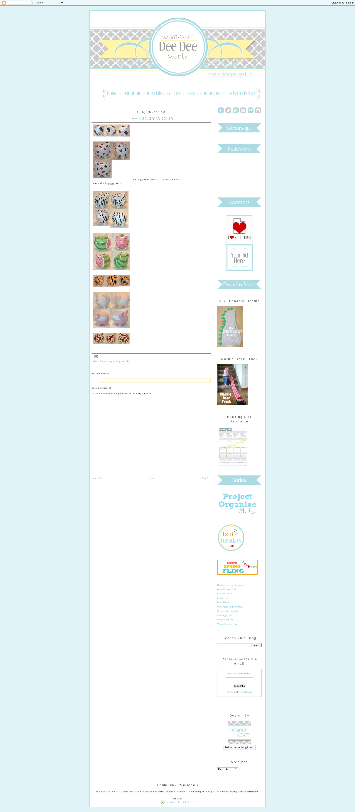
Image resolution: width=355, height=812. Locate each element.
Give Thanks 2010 (226, 589)
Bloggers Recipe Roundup (230, 585)
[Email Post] (96, 356)
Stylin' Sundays (225, 619)
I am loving (106, 361)
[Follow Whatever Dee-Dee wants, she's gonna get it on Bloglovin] (240, 749)
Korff (157, 179)
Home (152, 478)
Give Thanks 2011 (226, 593)
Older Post (205, 478)
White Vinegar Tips (227, 624)
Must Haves (223, 602)
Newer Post (97, 478)
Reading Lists (224, 615)
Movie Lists (223, 598)
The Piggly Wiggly (151, 118)
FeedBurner (246, 691)
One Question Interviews (229, 606)
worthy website (121, 361)
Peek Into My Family (227, 611)
